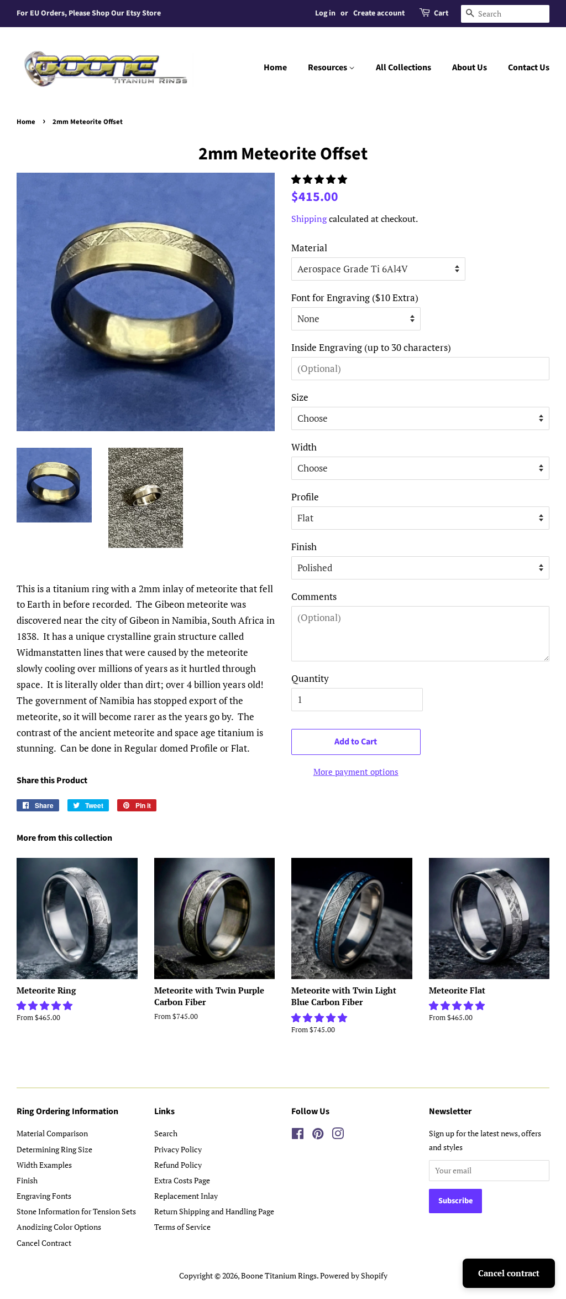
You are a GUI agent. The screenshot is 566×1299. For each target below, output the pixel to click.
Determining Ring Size (54, 1149)
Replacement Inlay (186, 1196)
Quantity (310, 678)
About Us (469, 67)
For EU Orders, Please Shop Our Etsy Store (89, 13)
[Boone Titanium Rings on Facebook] (297, 1135)
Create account (379, 13)
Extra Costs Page (182, 1180)
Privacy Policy (178, 1149)
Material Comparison (52, 1133)
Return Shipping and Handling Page (214, 1211)
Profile (305, 496)
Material (309, 247)
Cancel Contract (44, 1243)
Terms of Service (182, 1227)
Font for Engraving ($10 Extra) (354, 297)
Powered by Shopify (353, 1275)
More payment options (356, 771)
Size (299, 397)
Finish (304, 546)
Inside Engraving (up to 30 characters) (371, 347)
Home (275, 67)
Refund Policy (178, 1165)
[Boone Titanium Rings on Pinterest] (318, 1135)
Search (165, 1133)
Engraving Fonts (44, 1196)
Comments (314, 596)
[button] (320, 179)
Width (304, 447)
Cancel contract (508, 1273)
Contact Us (528, 67)
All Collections (403, 67)
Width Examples (44, 1165)
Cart (441, 13)
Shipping (309, 219)
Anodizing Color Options (59, 1227)
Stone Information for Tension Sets (76, 1211)
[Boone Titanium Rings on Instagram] (338, 1135)
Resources (328, 67)
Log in (325, 13)
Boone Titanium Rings (279, 1275)
